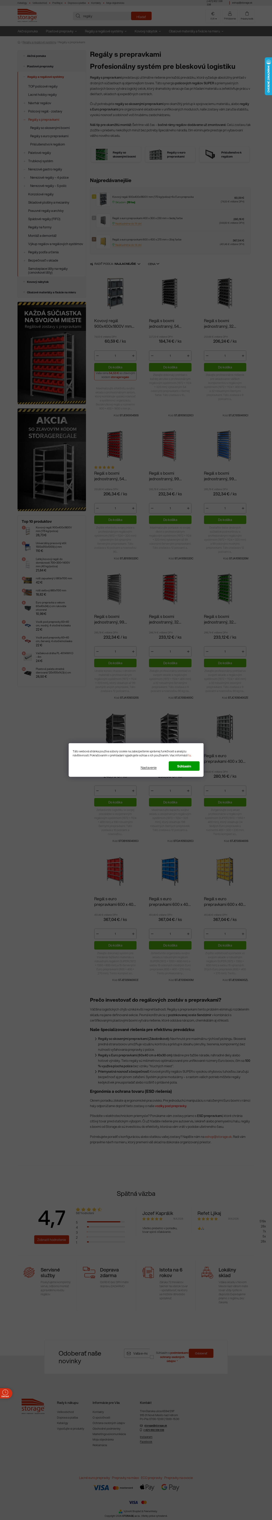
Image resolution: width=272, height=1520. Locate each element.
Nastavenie (149, 767)
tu (189, 755)
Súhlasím (184, 766)
